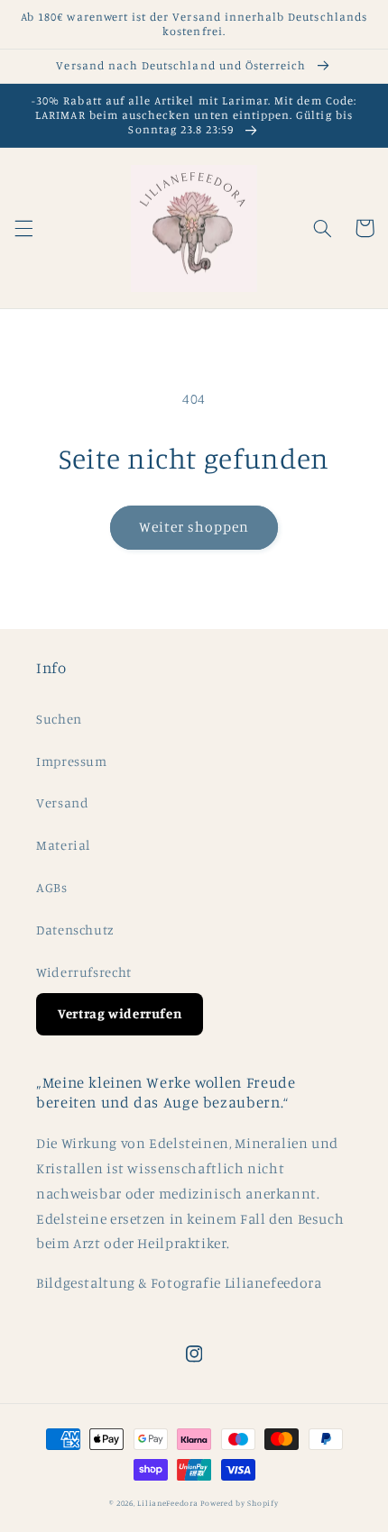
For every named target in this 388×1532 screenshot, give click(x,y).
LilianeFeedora (167, 1503)
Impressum (71, 761)
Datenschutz (75, 929)
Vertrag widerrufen (119, 1013)
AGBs (52, 887)
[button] (23, 228)
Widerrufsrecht (84, 972)
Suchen (59, 718)
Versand (62, 802)
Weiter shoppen (194, 526)
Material (63, 845)
